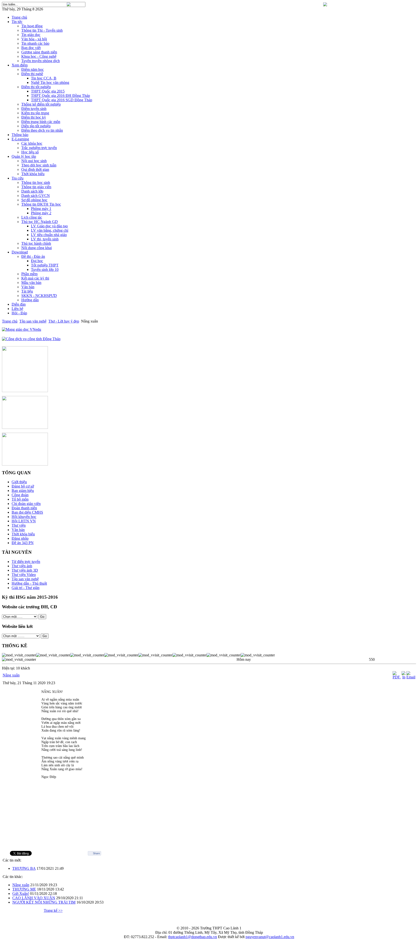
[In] (403, 677)
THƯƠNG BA (24, 868)
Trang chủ (9, 321)
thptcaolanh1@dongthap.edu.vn (192, 937)
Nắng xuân (11, 675)
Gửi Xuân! (20, 893)
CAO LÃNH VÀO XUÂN (33, 898)
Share (96, 853)
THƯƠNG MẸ (24, 889)
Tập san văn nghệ (32, 321)
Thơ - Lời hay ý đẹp (63, 321)
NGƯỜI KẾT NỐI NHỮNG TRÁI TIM (43, 902)
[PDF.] (397, 677)
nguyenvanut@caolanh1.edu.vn (270, 937)
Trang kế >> (53, 910)
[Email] (410, 677)
